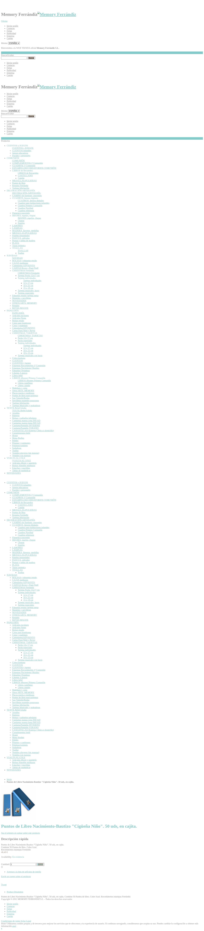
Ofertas (4, 21)
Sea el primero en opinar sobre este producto (20, 833)
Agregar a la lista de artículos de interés (24, 872)
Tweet (4, 885)
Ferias (9, 31)
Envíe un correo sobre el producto (16, 876)
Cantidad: (5, 864)
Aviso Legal (25, 921)
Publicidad (11, 33)
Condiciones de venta (10, 921)
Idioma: (4, 43)
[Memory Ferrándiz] (56, 14)
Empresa (10, 36)
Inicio (9, 779)
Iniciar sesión (12, 26)
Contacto (11, 28)
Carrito (10, 38)
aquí (14, 926)
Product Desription (15, 892)
